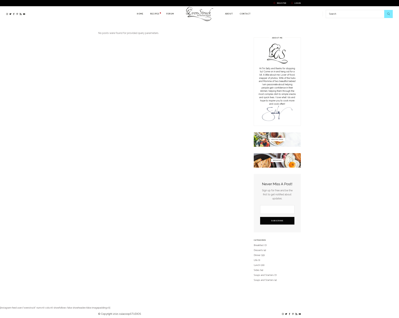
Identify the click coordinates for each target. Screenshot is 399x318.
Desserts (258, 250)
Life (255, 260)
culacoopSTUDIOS (130, 313)
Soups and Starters (264, 275)
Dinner (257, 255)
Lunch (257, 265)
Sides (256, 270)
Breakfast (259, 245)
